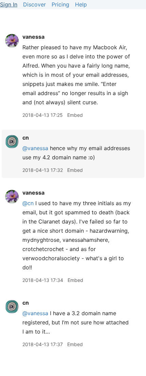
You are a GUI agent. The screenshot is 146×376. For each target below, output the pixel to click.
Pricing (60, 4)
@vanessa (35, 148)
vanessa (33, 36)
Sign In (8, 4)
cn (25, 137)
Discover (34, 4)
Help (81, 4)
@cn (28, 203)
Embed (75, 115)
